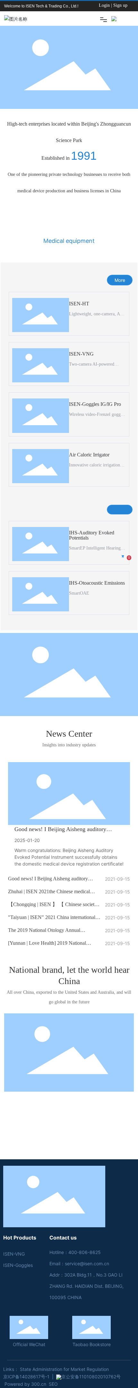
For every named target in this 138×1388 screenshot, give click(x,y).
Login (105, 5)
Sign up (120, 5)
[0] (123, 558)
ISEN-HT (79, 303)
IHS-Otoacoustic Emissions (97, 583)
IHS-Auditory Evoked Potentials (91, 535)
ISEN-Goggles (18, 1265)
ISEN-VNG (81, 354)
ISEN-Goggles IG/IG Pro (95, 404)
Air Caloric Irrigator (89, 454)
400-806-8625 (84, 1252)
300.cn (38, 1384)
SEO (53, 1384)
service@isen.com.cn (87, 1263)
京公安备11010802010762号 (91, 1376)
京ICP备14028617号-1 (26, 1376)
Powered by (17, 1384)
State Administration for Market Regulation (64, 1369)
